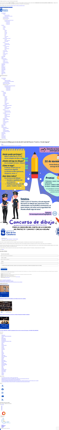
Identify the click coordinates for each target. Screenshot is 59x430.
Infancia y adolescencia (8, 107)
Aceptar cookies (2, 7)
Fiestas (4, 94)
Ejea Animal (3, 348)
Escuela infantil (7, 108)
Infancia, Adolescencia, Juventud (7, 105)
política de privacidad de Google (20, 5)
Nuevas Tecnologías (4, 363)
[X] (3, 386)
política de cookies (13, 5)
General (2, 354)
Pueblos (4, 95)
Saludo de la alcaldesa (7, 80)
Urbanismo (4, 93)
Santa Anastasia (7, 103)
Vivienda (3, 374)
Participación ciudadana (4, 364)
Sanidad (2, 367)
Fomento (3, 352)
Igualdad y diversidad (6, 119)
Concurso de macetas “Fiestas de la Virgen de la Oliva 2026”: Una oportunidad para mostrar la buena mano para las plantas (16, 381)
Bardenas (6, 96)
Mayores (3, 359)
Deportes (4, 109)
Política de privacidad (4, 425)
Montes (6, 117)
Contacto (4, 129)
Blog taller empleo (4, 340)
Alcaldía (4, 79)
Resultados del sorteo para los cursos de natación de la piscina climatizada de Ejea (11, 379)
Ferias (2, 350)
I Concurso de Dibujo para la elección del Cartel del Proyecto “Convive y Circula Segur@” (11, 145)
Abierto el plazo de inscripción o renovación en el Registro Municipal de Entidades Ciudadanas (15, 314)
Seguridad (3, 368)
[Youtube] (3, 396)
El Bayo (6, 97)
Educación (3, 347)
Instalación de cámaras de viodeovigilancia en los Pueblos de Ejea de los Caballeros (13, 298)
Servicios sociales (5, 118)
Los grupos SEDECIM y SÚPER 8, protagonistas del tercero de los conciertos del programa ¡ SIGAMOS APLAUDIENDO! (19, 330)
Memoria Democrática (4, 361)
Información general (7, 110)
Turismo (3, 372)
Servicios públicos (4, 370)
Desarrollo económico (4, 345)
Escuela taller (3, 349)
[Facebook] (3, 389)
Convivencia (4, 122)
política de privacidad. (18, 276)
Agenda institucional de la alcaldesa (9, 81)
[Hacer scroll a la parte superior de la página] (0, 429)
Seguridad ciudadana (5, 121)
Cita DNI (3, 134)
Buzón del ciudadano (6, 128)
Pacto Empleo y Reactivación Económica (10, 85)
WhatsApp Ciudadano (6, 130)
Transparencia (3, 132)
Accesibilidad (3, 426)
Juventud (6, 106)
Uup (9, 428)
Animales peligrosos (7, 116)
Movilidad (3, 362)
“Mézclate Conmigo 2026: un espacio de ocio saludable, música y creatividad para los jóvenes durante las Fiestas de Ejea (15, 378)
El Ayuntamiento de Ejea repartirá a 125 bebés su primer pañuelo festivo (10, 377)
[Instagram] (2, 393)
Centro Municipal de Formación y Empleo (6, 341)
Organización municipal (6, 82)
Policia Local (3, 365)
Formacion (3, 353)
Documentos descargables (6, 131)
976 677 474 (2, 404)
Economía (4, 92)
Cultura (4, 120)
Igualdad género (3, 355)
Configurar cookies (10, 7)
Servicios (3, 91)
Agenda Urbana (4, 133)
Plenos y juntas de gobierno (6, 83)
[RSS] (2, 400)
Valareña (6, 104)
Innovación (3, 357)
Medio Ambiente (3, 360)
